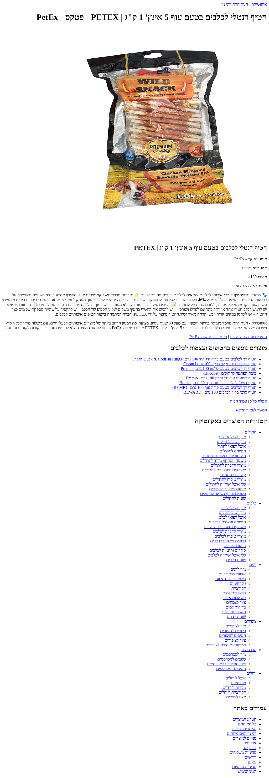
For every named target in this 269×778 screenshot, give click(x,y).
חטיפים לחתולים (233, 451)
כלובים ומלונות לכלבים (228, 541)
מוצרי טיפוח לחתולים (229, 479)
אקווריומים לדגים (232, 574)
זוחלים (251, 673)
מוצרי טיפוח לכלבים (230, 536)
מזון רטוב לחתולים (231, 441)
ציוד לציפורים (235, 640)
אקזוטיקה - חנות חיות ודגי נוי (244, 4)
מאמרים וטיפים (244, 729)
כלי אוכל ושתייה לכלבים (227, 555)
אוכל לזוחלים (235, 678)
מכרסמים (248, 649)
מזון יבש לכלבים (233, 508)
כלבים (251, 503)
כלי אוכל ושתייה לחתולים (226, 484)
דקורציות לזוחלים (232, 692)
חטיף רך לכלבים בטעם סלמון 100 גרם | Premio (218, 368)
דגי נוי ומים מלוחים (241, 733)
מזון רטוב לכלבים (232, 512)
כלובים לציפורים (233, 630)
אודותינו (250, 743)
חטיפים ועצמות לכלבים (248, 336)
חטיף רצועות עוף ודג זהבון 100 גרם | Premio (221, 378)
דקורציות (238, 588)
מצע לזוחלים (236, 697)
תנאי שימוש (246, 771)
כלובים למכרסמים (231, 659)
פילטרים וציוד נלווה (230, 578)
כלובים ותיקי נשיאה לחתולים (223, 493)
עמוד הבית (238, 401)
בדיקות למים (236, 607)
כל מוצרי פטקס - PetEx (208, 336)
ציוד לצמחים (236, 602)
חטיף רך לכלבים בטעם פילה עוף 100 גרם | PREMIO (213, 387)
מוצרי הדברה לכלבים (229, 531)
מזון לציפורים (235, 626)
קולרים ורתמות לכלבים (227, 550)
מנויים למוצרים (244, 738)
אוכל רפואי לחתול (232, 446)
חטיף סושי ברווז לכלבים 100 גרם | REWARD (219, 392)
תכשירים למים (234, 593)
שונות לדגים (236, 616)
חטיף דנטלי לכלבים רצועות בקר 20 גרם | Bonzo (217, 382)
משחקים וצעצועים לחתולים (224, 470)
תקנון (252, 762)
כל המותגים (247, 724)
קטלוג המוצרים (244, 719)
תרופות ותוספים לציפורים (225, 645)
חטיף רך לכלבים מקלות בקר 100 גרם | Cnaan (219, 364)
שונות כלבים (236, 560)
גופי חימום (238, 583)
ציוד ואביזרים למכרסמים (226, 664)
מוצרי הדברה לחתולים (228, 465)
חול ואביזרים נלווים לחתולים (223, 456)
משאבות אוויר (234, 597)
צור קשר (249, 747)
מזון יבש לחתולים (232, 437)
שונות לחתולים (234, 498)
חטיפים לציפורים (232, 635)
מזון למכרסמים (234, 654)
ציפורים (250, 621)
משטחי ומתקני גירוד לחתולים (223, 460)
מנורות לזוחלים (234, 687)
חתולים (250, 432)
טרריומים (238, 683)
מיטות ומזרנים (235, 545)
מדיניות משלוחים (243, 752)
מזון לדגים (238, 569)
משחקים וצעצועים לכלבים (225, 526)
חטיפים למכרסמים (231, 668)
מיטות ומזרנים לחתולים (227, 489)
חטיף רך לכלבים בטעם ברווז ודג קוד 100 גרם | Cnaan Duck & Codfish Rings (194, 359)
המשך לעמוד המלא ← (249, 410)
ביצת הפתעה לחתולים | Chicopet (229, 373)
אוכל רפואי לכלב (232, 517)
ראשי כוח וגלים (234, 612)
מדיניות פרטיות (244, 766)
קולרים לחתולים (233, 474)
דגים (252, 564)
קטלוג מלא (258, 401)
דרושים (250, 757)
